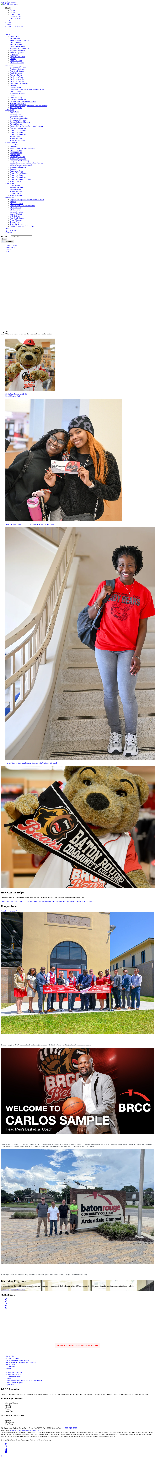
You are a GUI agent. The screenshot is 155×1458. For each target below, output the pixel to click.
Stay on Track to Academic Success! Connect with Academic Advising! (31, 763)
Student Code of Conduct (19, 130)
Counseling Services (17, 157)
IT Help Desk (15, 216)
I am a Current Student (27, 901)
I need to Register (57, 901)
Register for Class (16, 116)
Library (12, 95)
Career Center (15, 155)
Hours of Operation (17, 53)
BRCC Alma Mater (17, 63)
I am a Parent (68, 901)
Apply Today (10, 247)
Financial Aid (15, 185)
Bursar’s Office (15, 189)
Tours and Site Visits (17, 140)
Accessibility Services (18, 159)
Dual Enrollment (16, 91)
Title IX (8, 24)
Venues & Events (16, 61)
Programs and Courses (18, 67)
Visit (7, 252)
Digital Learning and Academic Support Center (27, 89)
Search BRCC (6, 236)
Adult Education (16, 73)
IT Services (14, 55)
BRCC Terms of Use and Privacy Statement (21, 1362)
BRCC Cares (10, 1364)
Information (14, 144)
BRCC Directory (16, 42)
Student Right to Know (18, 134)
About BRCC (15, 36)
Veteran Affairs (15, 181)
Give (7, 228)
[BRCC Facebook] (6, 1301)
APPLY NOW (10, 230)
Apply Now (14, 112)
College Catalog (16, 87)
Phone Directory (16, 220)
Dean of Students (16, 124)
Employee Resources (17, 51)
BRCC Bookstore (16, 204)
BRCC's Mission (16, 44)
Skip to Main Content (8, 2)
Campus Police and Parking (20, 122)
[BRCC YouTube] (6, 1306)
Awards (8, 1368)
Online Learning (16, 97)
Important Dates (15, 193)
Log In (8, 8)
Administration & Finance (19, 40)
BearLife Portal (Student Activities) (22, 149)
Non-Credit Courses (17, 71)
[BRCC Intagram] (6, 1299)
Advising (13, 85)
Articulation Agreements (18, 83)
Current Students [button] (11, 142)
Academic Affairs (16, 77)
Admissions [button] (9, 110)
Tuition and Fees (16, 138)
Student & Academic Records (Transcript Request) (23, 1380)
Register (8, 250)
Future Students (15, 114)
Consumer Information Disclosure (17, 1360)
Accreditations (15, 38)
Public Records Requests (14, 1382)
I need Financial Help (43, 901)
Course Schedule (16, 75)
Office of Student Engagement (21, 165)
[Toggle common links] (17, 4)
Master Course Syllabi (18, 104)
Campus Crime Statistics (14, 26)
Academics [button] (9, 65)
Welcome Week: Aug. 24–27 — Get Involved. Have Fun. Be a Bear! (30, 524)
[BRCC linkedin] (6, 1308)
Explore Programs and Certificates (13, 1290)
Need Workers (78, 901)
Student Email (15, 14)
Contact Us (9, 1356)
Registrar (13, 169)
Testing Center (15, 136)
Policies (13, 59)
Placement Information (18, 100)
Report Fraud (10, 1385)
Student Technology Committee (21, 179)
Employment (10, 1366)
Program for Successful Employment (23, 102)
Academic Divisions (17, 69)
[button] (8, 232)
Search (4, 239)
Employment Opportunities (19, 48)
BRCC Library (15, 210)
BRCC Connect (15, 18)
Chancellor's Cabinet (17, 46)
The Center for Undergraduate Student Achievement (28, 106)
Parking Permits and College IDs (21, 226)
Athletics (13, 202)
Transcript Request (16, 224)
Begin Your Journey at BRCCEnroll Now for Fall (16, 395)
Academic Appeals (16, 79)
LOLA (12, 12)
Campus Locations (16, 212)
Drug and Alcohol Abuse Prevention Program (26, 126)
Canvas (12, 10)
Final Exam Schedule (17, 93)
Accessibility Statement (13, 1372)
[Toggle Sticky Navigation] (7, 241)
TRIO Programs (16, 108)
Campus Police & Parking (19, 161)
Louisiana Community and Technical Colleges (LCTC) (27, 1430)
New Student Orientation (19, 118)
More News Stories (8, 911)
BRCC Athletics (16, 151)
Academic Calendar (17, 81)
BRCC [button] (7, 34)
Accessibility (87, 901)
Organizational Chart (17, 57)
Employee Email (16, 16)
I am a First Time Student (10, 901)
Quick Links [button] (9, 198)
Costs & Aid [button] (9, 183)
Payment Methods (16, 187)
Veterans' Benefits (16, 196)
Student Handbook (16, 132)
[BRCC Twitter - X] (6, 1303)
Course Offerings (16, 214)
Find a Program (11, 245)
